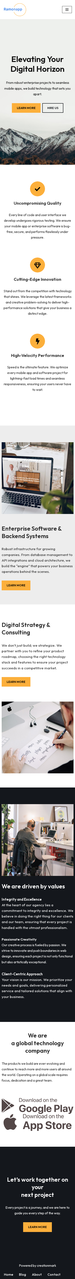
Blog (22, 1274)
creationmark (46, 1265)
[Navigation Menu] (67, 9)
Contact (54, 1274)
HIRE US (52, 108)
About (37, 1274)
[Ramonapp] (15, 9)
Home (8, 1274)
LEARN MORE (26, 108)
